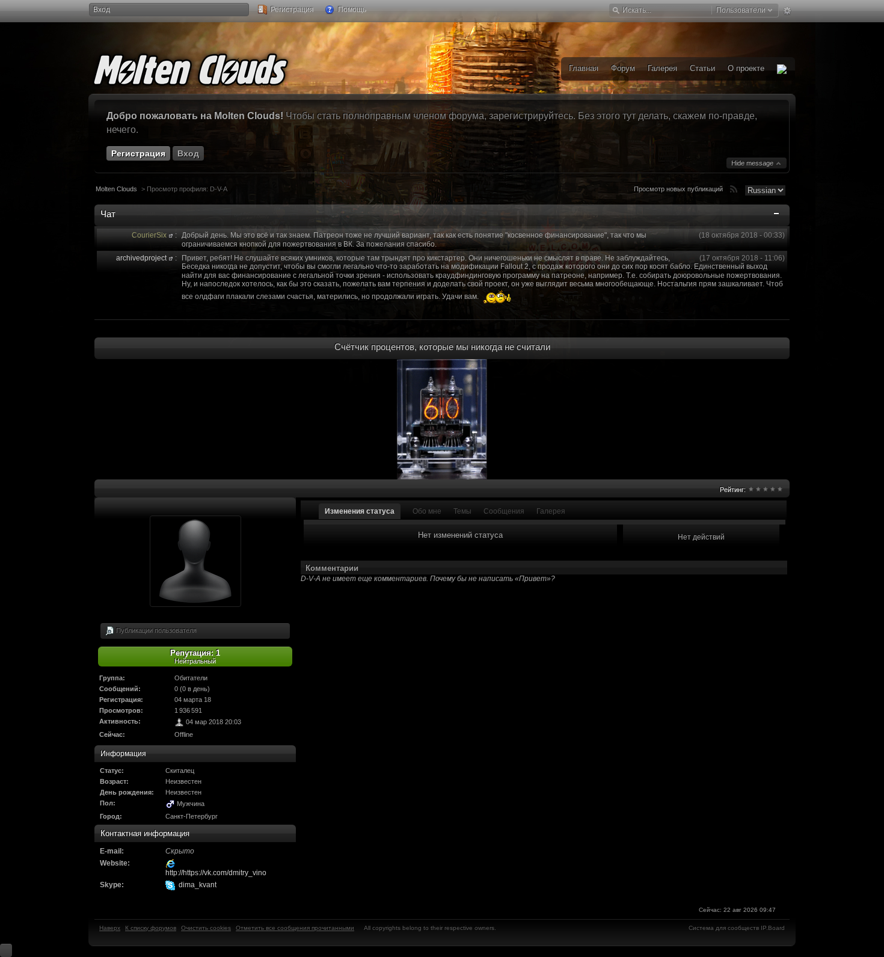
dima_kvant (197, 885)
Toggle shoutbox (778, 216)
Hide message (753, 163)
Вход (101, 9)
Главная (583, 68)
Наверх (109, 928)
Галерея (550, 511)
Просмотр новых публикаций (678, 188)
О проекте (746, 68)
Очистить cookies (206, 928)
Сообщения (503, 511)
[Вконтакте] (781, 69)
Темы (462, 511)
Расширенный (786, 11)
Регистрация (291, 9)
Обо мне (427, 511)
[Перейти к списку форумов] (208, 67)
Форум (623, 68)
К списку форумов (150, 928)
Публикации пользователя (155, 629)
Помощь (351, 9)
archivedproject (141, 258)
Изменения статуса (359, 511)
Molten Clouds (116, 188)
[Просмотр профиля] (170, 235)
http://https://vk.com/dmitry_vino (215, 873)
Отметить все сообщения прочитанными (295, 928)
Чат (107, 214)
